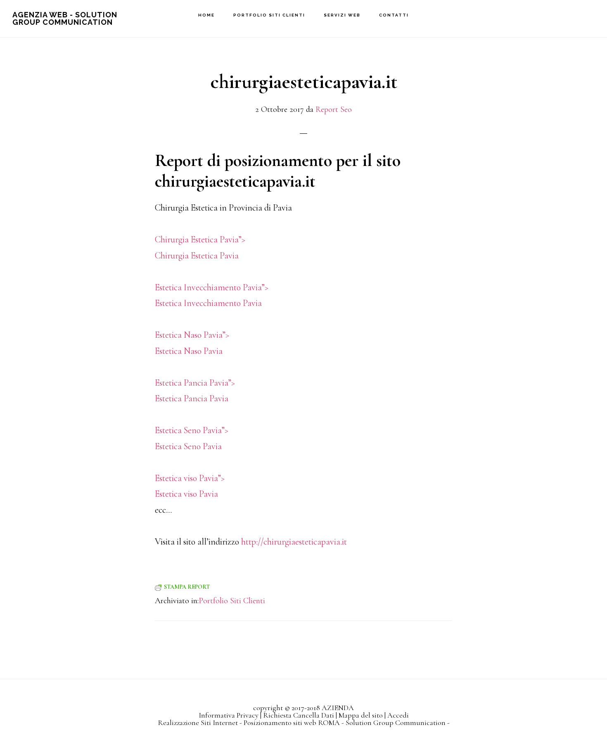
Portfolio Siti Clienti (232, 601)
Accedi (398, 715)
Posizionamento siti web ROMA (292, 722)
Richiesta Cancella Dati (298, 715)
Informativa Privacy (228, 715)
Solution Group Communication (396, 722)
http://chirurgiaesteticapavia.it (294, 541)
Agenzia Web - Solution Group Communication (64, 18)
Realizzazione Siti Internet (198, 722)
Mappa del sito (361, 715)
